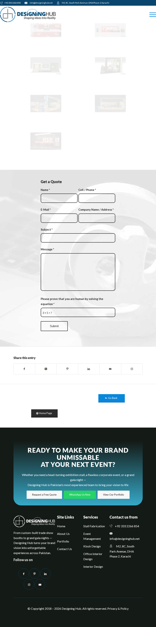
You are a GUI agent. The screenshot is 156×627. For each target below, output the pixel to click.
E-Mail (46, 209)
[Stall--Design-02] (110, 28)
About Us (63, 533)
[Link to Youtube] (40, 584)
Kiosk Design (92, 546)
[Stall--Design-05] (46, 103)
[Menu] (151, 14)
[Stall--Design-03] (46, 141)
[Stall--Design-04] (110, 103)
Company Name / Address (96, 209)
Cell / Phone (87, 189)
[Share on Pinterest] (67, 369)
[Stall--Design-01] (46, 28)
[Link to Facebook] (23, 573)
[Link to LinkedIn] (45, 573)
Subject (47, 229)
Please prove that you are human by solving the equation (72, 301)
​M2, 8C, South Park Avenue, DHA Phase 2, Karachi (85, 3)
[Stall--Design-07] (46, 66)
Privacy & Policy (118, 608)
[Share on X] (46, 369)
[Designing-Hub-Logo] (28, 14)
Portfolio (63, 541)
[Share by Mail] (110, 369)
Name (45, 189)
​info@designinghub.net (41, 3)
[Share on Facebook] (24, 369)
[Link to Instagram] (131, 369)
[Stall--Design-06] (110, 66)
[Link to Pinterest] (34, 573)
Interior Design (93, 566)
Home (61, 526)
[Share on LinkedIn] (88, 369)
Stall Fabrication (94, 526)
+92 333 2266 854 (12, 3)
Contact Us (64, 549)
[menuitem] (11, 3)
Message (47, 249)
